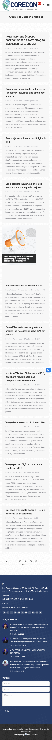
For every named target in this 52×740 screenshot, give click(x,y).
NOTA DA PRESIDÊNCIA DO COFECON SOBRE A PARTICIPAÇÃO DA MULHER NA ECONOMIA (25, 40)
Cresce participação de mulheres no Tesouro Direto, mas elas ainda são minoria (25, 93)
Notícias (8, 48)
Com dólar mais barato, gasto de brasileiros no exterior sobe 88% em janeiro (25, 331)
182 (23, 565)
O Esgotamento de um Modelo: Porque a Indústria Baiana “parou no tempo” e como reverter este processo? (29, 627)
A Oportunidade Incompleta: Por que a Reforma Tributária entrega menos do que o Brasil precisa (28, 640)
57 (20, 561)
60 (36, 561)
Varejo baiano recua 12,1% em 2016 (25, 422)
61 (41, 561)
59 (31, 561)
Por (17, 48)
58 (25, 561)
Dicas (7, 290)
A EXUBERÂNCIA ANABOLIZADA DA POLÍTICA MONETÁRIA (27, 651)
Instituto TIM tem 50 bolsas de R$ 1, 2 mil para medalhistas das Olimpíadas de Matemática (25, 377)
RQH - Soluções (32, 735)
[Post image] (5, 626)
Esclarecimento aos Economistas (23, 285)
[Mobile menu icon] (48, 5)
